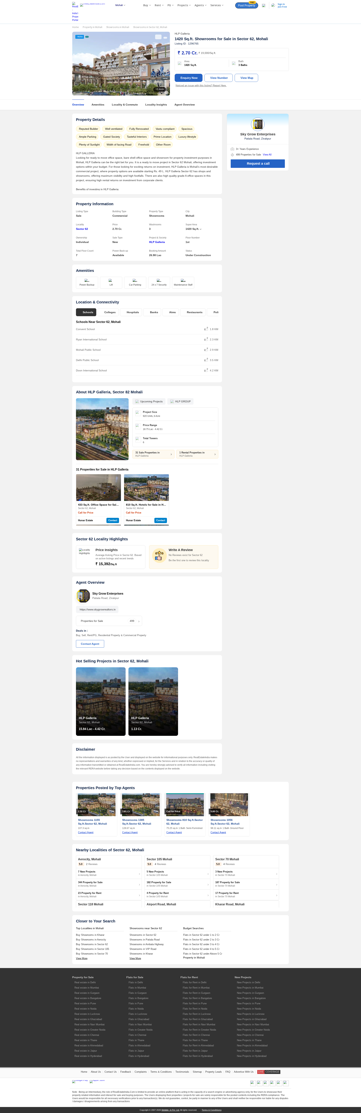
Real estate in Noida (85, 1008)
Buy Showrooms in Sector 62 (92, 944)
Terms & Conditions (161, 1071)
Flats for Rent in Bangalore (197, 998)
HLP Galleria (157, 242)
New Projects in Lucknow (250, 1014)
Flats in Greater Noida (140, 1029)
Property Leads (213, 1071)
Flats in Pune (136, 1003)
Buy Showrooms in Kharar (90, 935)
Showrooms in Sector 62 (143, 935)
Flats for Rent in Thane (195, 1040)
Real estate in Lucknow (87, 1014)
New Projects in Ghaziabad (251, 1019)
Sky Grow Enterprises (107, 593)
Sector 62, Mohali (252, 39)
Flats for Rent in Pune (195, 1003)
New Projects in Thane (249, 1040)
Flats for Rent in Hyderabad (198, 1056)
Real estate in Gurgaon (86, 993)
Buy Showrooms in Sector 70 (92, 953)
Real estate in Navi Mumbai (89, 1024)
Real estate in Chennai (86, 1035)
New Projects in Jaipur (249, 1050)
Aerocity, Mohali (89, 859)
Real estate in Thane (85, 1040)
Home (75, 27)
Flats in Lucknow (138, 1014)
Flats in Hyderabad (139, 1056)
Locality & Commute (125, 104)
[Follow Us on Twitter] (273, 1085)
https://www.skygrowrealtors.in (98, 609)
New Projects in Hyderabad (251, 1056)
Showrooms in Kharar (141, 953)
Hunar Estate (85, 520)
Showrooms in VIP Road (143, 949)
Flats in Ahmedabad (139, 1045)
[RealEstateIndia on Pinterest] (266, 1085)
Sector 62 (82, 228)
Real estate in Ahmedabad (88, 1045)
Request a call (258, 163)
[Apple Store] (97, 1081)
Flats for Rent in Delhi (194, 982)
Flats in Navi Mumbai (140, 1024)
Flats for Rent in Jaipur (195, 1050)
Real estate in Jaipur (85, 1050)
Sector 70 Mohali (227, 859)
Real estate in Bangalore (87, 998)
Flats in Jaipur (136, 1050)
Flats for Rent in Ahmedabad (198, 1045)
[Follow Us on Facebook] (253, 1085)
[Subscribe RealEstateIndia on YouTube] (279, 1085)
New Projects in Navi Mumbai (253, 1024)
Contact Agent (90, 643)
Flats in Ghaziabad (139, 1019)
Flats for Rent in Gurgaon (196, 993)
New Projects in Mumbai (250, 987)
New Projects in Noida (249, 1008)
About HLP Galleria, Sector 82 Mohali (109, 392)
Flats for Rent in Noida (195, 1008)
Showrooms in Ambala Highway (147, 944)
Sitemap (197, 1071)
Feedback (125, 1071)
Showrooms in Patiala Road (145, 939)
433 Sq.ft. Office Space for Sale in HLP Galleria (107, 504)
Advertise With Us (244, 1071)
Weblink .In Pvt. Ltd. (171, 1110)
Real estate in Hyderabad (88, 1056)
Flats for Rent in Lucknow (197, 1014)
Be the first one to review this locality (189, 560)
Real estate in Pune (85, 1003)
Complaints (141, 1071)
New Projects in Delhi (248, 982)
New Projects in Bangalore (251, 998)
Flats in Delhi (136, 982)
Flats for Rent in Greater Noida (199, 1029)
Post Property (246, 4)
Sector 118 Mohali (90, 904)
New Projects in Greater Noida (253, 1029)
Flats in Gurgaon (138, 993)
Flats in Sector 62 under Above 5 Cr (202, 953)
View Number (219, 77)
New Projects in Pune (248, 1003)
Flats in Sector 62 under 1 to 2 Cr (201, 935)
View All (267, 154)
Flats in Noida (136, 1008)
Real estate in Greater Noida (89, 1029)
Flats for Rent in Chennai (196, 1035)
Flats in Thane (136, 1040)
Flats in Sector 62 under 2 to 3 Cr (201, 939)
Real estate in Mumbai (86, 987)
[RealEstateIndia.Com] (93, 12)
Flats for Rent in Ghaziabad (198, 1019)
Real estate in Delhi (85, 982)
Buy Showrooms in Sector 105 (92, 949)
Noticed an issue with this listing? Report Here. (201, 85)
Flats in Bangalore (138, 998)
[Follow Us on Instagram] (286, 1085)
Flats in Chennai (137, 1035)
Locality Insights (156, 104)
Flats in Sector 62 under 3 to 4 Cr (201, 944)
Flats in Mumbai (137, 987)
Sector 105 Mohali (159, 859)
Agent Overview (184, 104)
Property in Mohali (92, 27)
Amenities (98, 104)
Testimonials (182, 1071)
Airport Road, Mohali (161, 904)
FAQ (227, 1071)
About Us (96, 1071)
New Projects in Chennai (250, 1035)
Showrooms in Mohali (117, 27)
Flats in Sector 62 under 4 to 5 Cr (201, 949)
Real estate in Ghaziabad (88, 1019)
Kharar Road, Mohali (229, 904)
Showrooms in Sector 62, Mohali (150, 27)
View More (81, 958)
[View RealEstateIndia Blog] (259, 1085)
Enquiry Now (189, 77)
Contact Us (111, 1071)
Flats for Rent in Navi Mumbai (199, 1024)
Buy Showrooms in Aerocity (91, 939)
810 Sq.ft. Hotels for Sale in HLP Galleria (151, 504)
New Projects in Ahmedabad (252, 1045)
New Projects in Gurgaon (250, 993)
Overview (78, 104)
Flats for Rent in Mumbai (196, 987)
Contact (112, 520)
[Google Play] (80, 1081)
